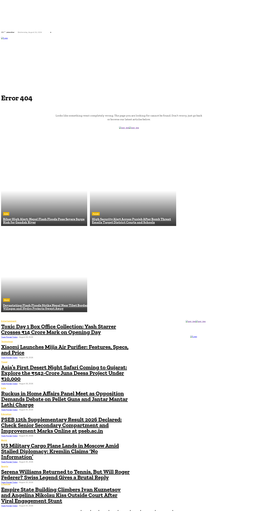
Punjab (96, 214)
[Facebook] (84, 32)
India (6, 214)
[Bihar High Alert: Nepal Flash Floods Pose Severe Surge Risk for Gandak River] (44, 183)
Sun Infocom (157, 517)
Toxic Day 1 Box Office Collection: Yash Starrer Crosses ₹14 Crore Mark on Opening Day (58, 329)
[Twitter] (90, 32)
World (6, 300)
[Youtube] (93, 32)
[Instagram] (87, 32)
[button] (256, 55)
